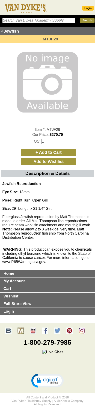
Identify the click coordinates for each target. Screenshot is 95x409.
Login (88, 8)
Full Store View (17, 304)
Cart (7, 288)
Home (8, 273)
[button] (47, 380)
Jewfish (11, 31)
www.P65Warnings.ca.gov (23, 262)
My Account (14, 281)
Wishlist (10, 296)
